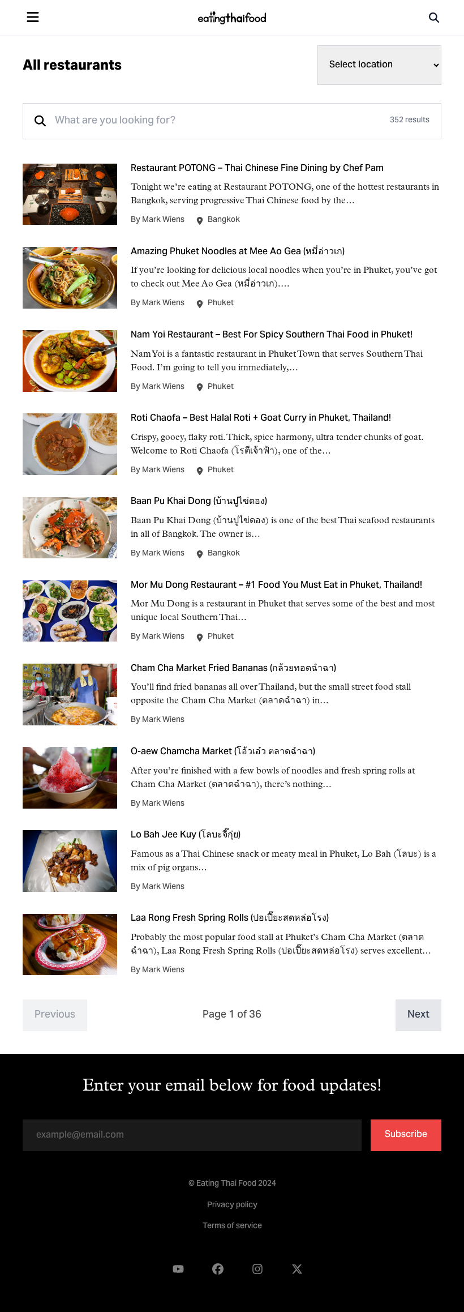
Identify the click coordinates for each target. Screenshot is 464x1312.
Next (418, 1015)
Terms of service (232, 1226)
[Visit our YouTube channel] (178, 1269)
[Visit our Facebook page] (218, 1269)
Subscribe (406, 1134)
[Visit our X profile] (297, 1269)
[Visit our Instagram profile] (257, 1269)
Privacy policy (232, 1205)
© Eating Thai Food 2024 (232, 1184)
